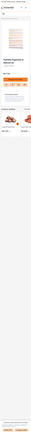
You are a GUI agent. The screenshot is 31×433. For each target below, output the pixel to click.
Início (2, 18)
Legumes (7, 18)
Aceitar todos (8, 430)
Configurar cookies (21, 430)
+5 (12, 85)
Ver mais (27, 109)
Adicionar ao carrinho (15, 79)
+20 (25, 85)
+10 (19, 85)
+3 (6, 85)
